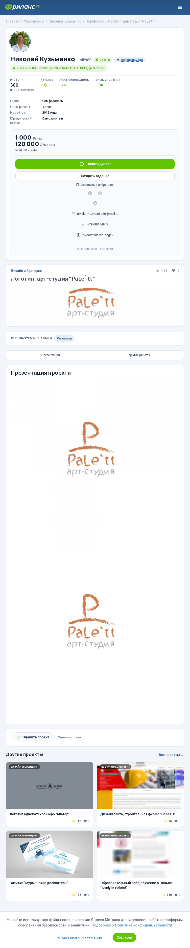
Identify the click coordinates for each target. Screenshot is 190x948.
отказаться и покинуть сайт (81, 937)
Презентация (50, 355)
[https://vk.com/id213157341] (95, 203)
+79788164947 (97, 224)
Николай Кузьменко (42, 59)
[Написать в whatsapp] (100, 193)
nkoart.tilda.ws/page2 (97, 235)
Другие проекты (24, 754)
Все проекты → (171, 755)
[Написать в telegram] (90, 193)
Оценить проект (33, 737)
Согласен (124, 937)
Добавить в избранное (97, 185)
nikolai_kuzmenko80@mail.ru (97, 214)
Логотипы (64, 338)
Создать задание (95, 176)
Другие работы (139, 355)
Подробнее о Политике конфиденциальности (132, 925)
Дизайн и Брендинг (26, 271)
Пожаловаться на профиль (95, 249)
